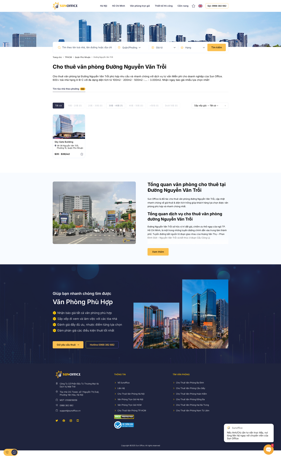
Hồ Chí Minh (118, 5)
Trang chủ (57, 57)
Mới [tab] (82, 89)
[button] (59, 47)
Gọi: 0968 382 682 (217, 6)
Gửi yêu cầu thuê (66, 344)
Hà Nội (103, 5)
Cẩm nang (183, 5)
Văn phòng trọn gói (140, 5)
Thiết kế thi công (164, 5)
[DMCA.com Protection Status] (124, 416)
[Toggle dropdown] (139, 47)
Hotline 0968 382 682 (102, 344)
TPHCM (68, 57)
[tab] (69, 90)
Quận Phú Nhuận (82, 57)
